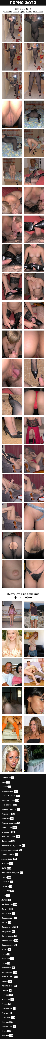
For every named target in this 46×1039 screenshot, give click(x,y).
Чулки (22, 12)
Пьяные (6, 950)
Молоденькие (9, 927)
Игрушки (7, 864)
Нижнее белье (9, 941)
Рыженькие (7, 968)
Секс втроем (9, 972)
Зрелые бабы (8, 859)
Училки (5, 1004)
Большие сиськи (10, 796)
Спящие (6, 990)
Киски (6, 877)
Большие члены (10, 800)
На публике (7, 932)
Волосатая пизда (10, 823)
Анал (5, 782)
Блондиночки (9, 791)
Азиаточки (7, 778)
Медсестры (7, 913)
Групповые (7, 832)
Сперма (16, 12)
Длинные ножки (10, 837)
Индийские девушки (11, 873)
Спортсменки (8, 986)
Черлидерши (8, 1027)
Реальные (7, 959)
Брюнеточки (8, 805)
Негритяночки (9, 936)
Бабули (5, 787)
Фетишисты (38, 12)
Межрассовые (9, 918)
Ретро (5, 963)
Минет (29, 12)
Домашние (7, 12)
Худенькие (8, 1017)
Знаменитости (9, 855)
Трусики (7, 995)
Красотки (7, 891)
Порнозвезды (8, 945)
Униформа (7, 999)
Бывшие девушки (10, 809)
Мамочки (7, 909)
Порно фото (23, 2)
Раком (5, 954)
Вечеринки (7, 814)
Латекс (5, 900)
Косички (6, 886)
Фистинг (6, 1013)
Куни (5, 895)
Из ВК (6, 868)
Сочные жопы (9, 977)
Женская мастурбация (12, 846)
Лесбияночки (9, 904)
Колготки (6, 882)
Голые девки (8, 827)
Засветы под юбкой (11, 850)
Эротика (7, 1036)
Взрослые (7, 818)
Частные (7, 1022)
